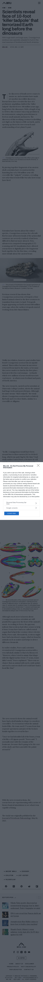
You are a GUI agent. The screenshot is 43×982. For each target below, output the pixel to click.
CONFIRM (11, 513)
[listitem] (21, 503)
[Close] (39, 466)
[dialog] (21, 491)
